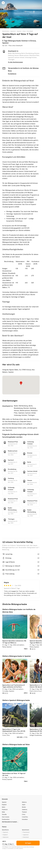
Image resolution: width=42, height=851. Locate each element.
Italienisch (5, 837)
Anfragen (28, 843)
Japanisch (26, 834)
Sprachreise (5, 31)
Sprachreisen (25, 830)
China (23, 814)
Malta (3, 812)
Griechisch (26, 837)
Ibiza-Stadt (30, 31)
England (4, 804)
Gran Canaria (5, 817)
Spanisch (13, 31)
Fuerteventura (5, 819)
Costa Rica (25, 817)
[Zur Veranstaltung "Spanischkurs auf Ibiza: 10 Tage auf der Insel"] (14, 764)
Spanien (19, 31)
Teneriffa (4, 814)
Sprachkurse (5, 830)
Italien (3, 807)
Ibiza (24, 31)
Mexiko (24, 807)
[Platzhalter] (9, 31)
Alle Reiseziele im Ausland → (10, 822)
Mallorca (24, 802)
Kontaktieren (12, 74)
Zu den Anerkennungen (15, 62)
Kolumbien (25, 819)
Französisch (26, 832)
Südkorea (24, 809)
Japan (23, 804)
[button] (21, 383)
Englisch (5, 834)
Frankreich (5, 809)
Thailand (24, 812)
